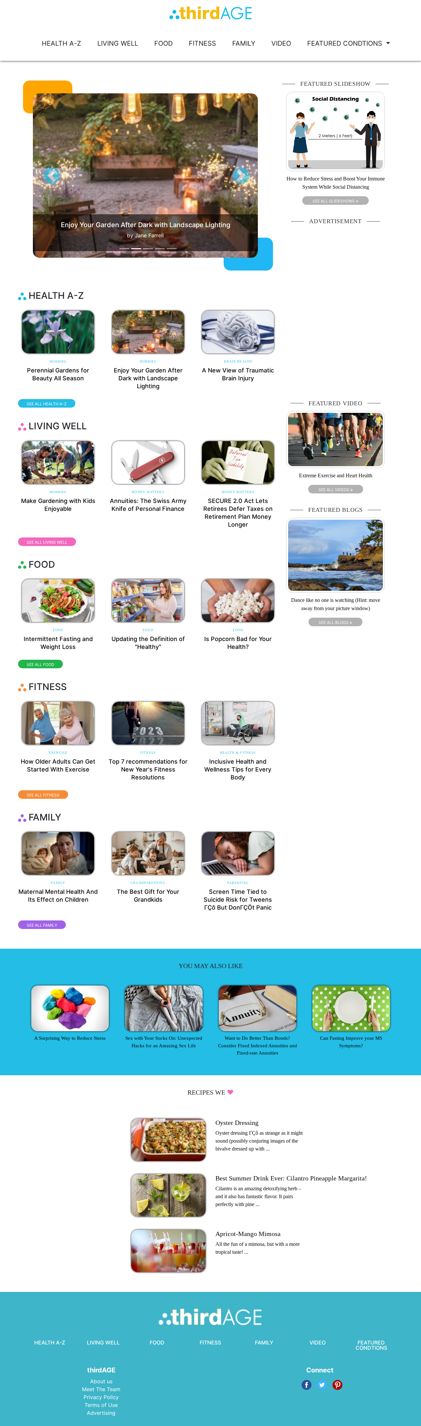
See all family (42, 925)
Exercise (58, 752)
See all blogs (335, 622)
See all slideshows (335, 201)
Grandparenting (148, 883)
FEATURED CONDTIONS (345, 43)
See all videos (335, 489)
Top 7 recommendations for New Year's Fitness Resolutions (148, 769)
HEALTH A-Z (61, 43)
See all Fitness (43, 795)
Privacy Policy (101, 1397)
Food (58, 630)
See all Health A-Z (47, 403)
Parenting (238, 883)
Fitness (148, 752)
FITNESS (202, 43)
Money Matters (148, 492)
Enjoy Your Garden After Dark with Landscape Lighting (148, 378)
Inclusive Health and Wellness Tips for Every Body (237, 769)
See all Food (40, 664)
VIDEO (281, 43)
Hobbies (58, 361)
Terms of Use (101, 1405)
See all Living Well (47, 542)
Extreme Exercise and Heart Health (335, 475)
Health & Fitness (238, 752)
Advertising (101, 1413)
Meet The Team (101, 1389)
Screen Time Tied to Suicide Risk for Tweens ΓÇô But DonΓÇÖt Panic (238, 899)
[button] (51, 175)
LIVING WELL (117, 43)
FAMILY (243, 43)
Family (58, 883)
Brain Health (238, 361)
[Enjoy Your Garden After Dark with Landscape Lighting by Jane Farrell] (158, 175)
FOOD (163, 43)
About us (101, 1381)
